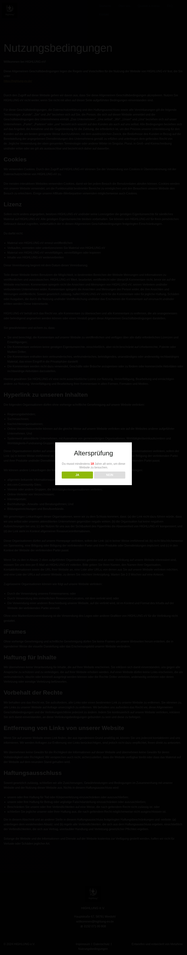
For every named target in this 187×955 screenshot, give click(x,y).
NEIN (109, 474)
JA (77, 474)
